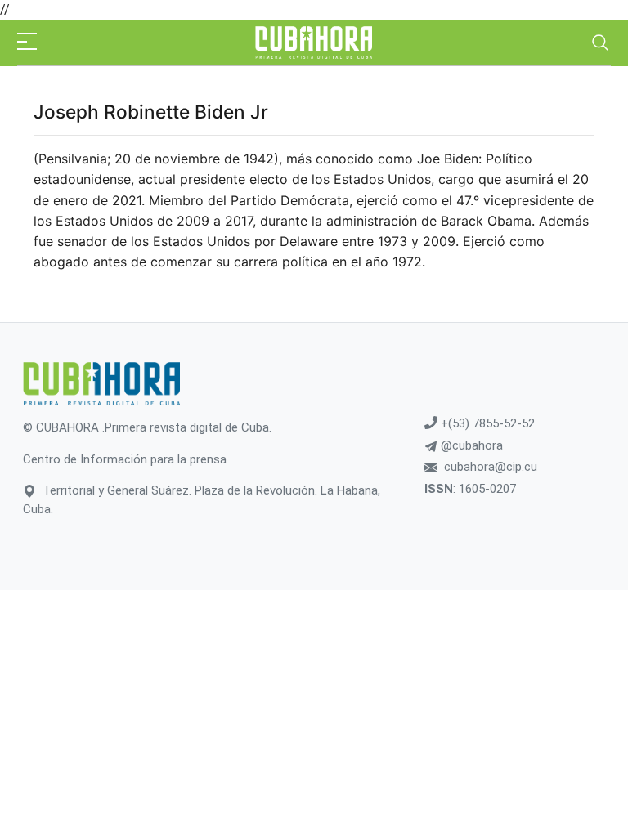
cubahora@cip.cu (490, 466)
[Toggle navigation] (600, 42)
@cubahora (470, 445)
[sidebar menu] (27, 42)
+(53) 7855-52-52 (486, 423)
